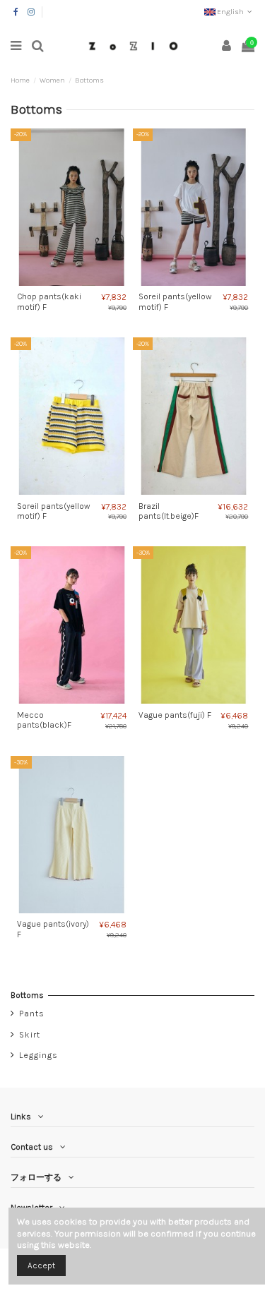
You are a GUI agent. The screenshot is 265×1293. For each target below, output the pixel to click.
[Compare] (63, 281)
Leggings (38, 1055)
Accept (41, 1265)
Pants (32, 1013)
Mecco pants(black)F (44, 720)
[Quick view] (79, 281)
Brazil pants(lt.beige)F (169, 511)
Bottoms (27, 995)
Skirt (29, 1035)
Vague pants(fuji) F (175, 715)
